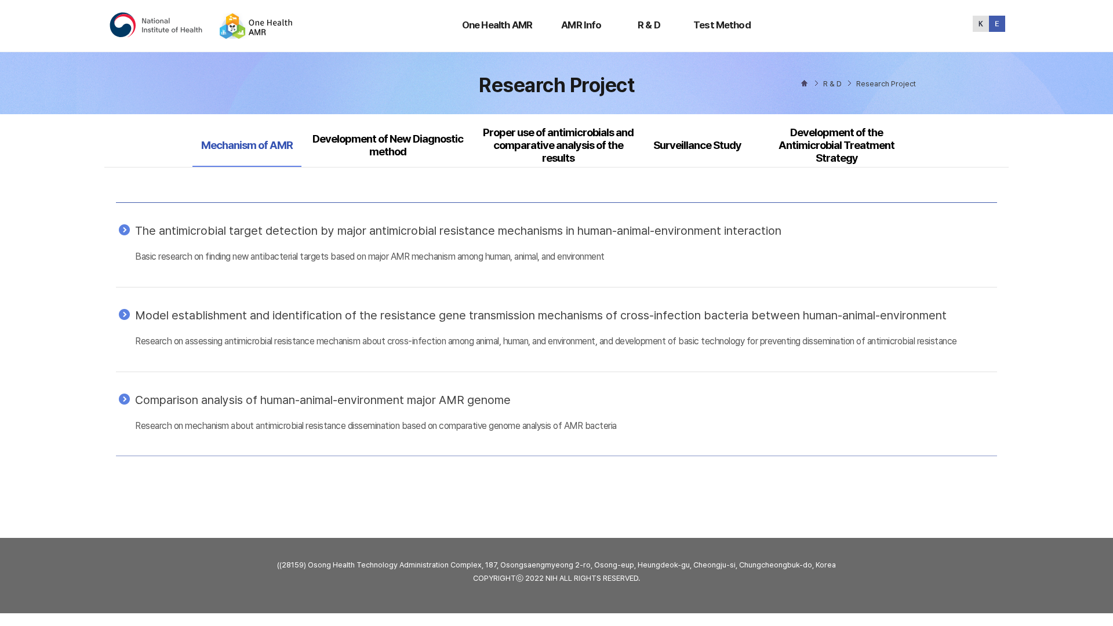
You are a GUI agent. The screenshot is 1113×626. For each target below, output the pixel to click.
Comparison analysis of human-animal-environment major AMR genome (323, 400)
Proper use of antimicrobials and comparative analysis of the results (558, 145)
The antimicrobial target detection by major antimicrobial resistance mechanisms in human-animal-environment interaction (458, 231)
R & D (649, 25)
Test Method (722, 25)
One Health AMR (497, 25)
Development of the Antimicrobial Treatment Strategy (836, 145)
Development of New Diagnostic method (387, 145)
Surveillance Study (697, 145)
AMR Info (581, 25)
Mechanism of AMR (247, 145)
